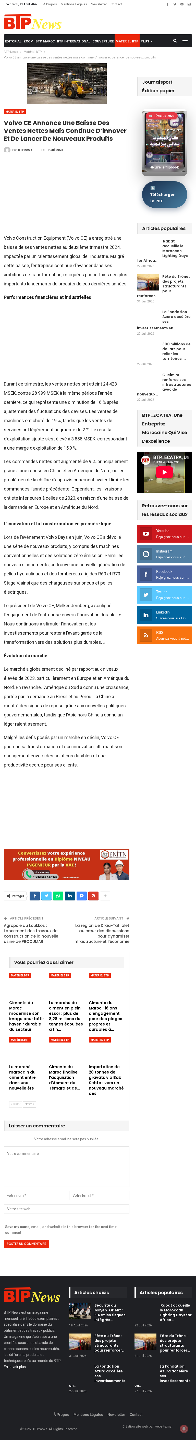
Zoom (28, 41)
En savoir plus (15, 1367)
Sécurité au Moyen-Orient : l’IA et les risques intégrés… (110, 1312)
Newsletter (99, 4)
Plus (145, 41)
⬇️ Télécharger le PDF (162, 194)
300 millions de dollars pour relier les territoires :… (176, 351)
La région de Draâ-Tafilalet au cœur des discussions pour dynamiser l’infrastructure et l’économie (100, 933)
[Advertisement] (66, 196)
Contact (116, 4)
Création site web (135, 1426)
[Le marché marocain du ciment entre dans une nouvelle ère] (26, 1049)
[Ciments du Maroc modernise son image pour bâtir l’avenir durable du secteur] (26, 985)
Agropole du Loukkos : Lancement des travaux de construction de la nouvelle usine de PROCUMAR (31, 933)
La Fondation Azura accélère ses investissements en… (164, 320)
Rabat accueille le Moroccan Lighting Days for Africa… (162, 251)
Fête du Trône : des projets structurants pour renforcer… (163, 286)
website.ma (163, 1426)
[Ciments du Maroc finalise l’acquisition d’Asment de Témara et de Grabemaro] (66, 1049)
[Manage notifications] (184, 1429)
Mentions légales (74, 4)
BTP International (73, 41)
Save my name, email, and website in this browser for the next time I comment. (61, 1230)
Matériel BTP (127, 41)
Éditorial (13, 41)
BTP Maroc (45, 41)
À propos (50, 4)
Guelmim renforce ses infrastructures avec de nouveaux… (164, 384)
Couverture (103, 41)
